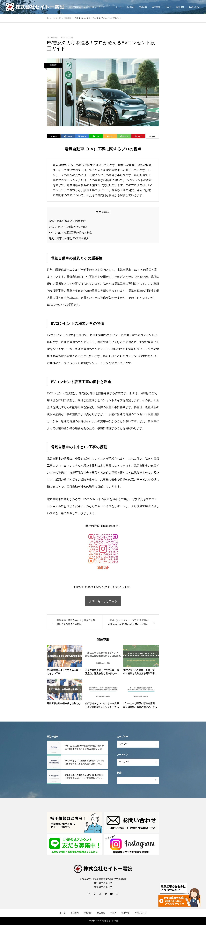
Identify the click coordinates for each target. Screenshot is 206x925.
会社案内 (130, 7)
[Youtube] (111, 893)
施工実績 (156, 7)
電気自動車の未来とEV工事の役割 (68, 238)
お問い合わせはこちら (103, 601)
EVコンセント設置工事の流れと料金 (70, 232)
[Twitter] (100, 893)
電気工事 (53, 65)
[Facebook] (105, 893)
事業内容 (143, 7)
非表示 (106, 212)
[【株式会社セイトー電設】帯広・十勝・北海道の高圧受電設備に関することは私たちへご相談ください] (36, 7)
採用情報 (180, 7)
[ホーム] (48, 18)
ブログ (168, 7)
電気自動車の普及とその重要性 (67, 220)
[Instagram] (89, 893)
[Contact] (117, 893)
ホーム (118, 7)
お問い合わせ (195, 7)
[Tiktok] (94, 893)
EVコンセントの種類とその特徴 (67, 226)
